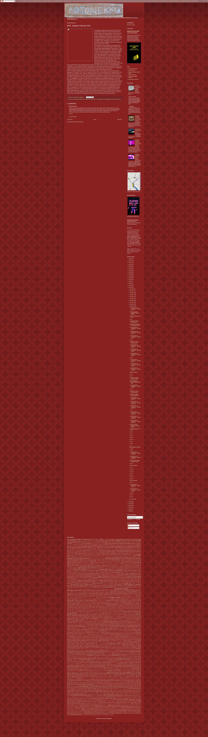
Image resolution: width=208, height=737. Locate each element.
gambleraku (119, 589)
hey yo (133, 596)
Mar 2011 (132, 304)
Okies (132, 633)
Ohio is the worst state (124, 633)
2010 (130, 501)
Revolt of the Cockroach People (127, 651)
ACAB (138, 543)
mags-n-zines (93, 99)
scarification (69, 658)
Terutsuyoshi (138, 679)
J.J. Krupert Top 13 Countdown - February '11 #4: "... (135, 309)
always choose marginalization (135, 544)
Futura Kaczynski (95, 589)
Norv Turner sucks (123, 632)
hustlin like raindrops (124, 599)
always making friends (73, 546)
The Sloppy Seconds (116, 690)
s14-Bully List (104, 655)
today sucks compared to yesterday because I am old (115, 695)
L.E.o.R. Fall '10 (86, 613)
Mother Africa (103, 625)
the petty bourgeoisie (122, 688)
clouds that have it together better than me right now (105, 565)
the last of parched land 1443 (134, 685)
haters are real (124, 594)
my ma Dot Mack (82, 628)
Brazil (122, 557)
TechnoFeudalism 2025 (101, 679)
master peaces (85, 621)
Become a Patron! (131, 24)
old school (78, 634)
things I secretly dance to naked (103, 692)
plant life (134, 639)
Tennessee (117, 679)
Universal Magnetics (82, 701)
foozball (94, 585)
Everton (105, 579)
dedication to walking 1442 (110, 570)
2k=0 (84, 542)
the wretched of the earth (106, 691)
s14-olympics (135, 655)
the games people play (87, 684)
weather (110, 705)
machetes (129, 618)
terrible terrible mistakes (125, 679)
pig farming (102, 639)
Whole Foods (85, 707)
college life (137, 565)
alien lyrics (113, 544)
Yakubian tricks (87, 713)
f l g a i (131, 319)
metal (105, 622)
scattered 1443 (95, 658)
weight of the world (134, 705)
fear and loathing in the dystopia (106, 581)
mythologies (85, 629)
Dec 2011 (132, 289)
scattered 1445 (112, 658)
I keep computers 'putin (130, 600)
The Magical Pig (80, 688)
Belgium (115, 553)
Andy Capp (94, 547)
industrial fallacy (105, 603)
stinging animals (75, 672)
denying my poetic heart (105, 572)
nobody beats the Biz (115, 632)
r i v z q (131, 410)
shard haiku (105, 662)
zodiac (111, 714)
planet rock (120, 639)
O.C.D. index (86, 633)
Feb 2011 (132, 306)
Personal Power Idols (124, 637)
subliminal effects (132, 673)
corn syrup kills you (121, 566)
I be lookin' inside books (89, 600)
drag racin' (104, 575)
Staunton (122, 670)
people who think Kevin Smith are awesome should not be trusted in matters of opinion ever (86, 637)
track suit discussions (126, 696)
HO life (92, 597)
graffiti (132, 591)
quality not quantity (136, 644)
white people (77, 707)
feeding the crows (117, 581)
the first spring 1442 (128, 683)
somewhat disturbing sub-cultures (81, 669)
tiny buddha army (86, 695)
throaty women (116, 694)
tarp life (74, 679)
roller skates (96, 654)
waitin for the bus (102, 703)
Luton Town (99, 618)
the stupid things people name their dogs (130, 690)
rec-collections (137, 648)
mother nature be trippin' (113, 625)
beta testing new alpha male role (82, 554)
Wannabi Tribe (126, 703)
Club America (119, 565)
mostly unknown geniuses (93, 625)
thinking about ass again (88, 694)
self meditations (119, 659)
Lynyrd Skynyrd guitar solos (114, 618)
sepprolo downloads (90, 661)
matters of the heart (120, 621)
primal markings (80, 643)
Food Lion (110, 584)
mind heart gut (90, 624)
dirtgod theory (92, 573)
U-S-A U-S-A (91, 699)
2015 (130, 279)
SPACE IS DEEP (135, 669)
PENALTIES (138, 636)
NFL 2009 (135, 630)
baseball (72, 551)
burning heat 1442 (131, 558)
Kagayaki (130, 610)
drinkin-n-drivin (79, 576)
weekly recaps (125, 705)
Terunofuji (133, 679)
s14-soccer (81, 656)
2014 (130, 281)
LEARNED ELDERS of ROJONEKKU (81, 614)
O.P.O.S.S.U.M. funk (95, 633)
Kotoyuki (110, 611)
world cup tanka (132, 710)
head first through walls (82, 596)
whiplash (71, 707)
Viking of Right (111, 702)
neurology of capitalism (75, 630)
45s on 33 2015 (111, 542)
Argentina (88, 548)
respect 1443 (87, 651)
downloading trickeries (96, 574)
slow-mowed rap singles (97, 666)
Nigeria (72, 632)
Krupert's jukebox (126, 611)
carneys (104, 561)
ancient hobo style (76, 547)
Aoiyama (133, 547)
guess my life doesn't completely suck (121, 593)
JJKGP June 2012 (74, 608)
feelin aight (125, 581)
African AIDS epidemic (93, 544)
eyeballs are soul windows (105, 580)
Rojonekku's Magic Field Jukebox (84, 654)
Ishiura (98, 604)
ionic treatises (89, 604)
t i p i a (131, 482)
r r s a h (131, 435)
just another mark (110, 610)
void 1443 (74, 703)
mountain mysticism (133, 625)
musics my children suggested (92, 626)
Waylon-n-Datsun (75, 705)
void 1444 (81, 703)
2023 (130, 264)
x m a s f (131, 473)
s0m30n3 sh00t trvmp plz (73, 655)
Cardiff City (99, 561)
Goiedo (80, 591)
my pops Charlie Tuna (110, 628)
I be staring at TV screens (111, 600)
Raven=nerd (119, 647)
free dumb (94, 587)
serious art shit (104, 661)
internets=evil (70, 604)
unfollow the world (108, 699)
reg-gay (96, 650)
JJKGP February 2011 (134, 606)
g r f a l (131, 374)
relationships (102, 650)
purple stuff (111, 644)
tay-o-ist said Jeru (86, 679)
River (90, 652)
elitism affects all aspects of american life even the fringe (112, 577)
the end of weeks (115, 681)
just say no (125, 610)
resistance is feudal (128, 650)
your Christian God (75, 714)
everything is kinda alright (134, 579)
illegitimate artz (123, 602)
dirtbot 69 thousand (82, 573)
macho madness (136, 618)
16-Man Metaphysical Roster (85, 540)
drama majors (112, 574)
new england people (87, 630)
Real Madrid (84, 648)
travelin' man (101, 698)
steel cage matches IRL (130, 670)
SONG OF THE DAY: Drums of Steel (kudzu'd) (137, 157)
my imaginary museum (101, 99)
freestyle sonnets (109, 587)
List (123, 615)
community (74, 566)
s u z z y (131, 467)
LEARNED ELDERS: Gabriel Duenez (134, 392)
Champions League (94, 562)
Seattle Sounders (101, 659)
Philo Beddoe (137, 637)
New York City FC (110, 630)
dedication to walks (136, 570)
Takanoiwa (110, 677)
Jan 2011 (132, 499)
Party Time (112, 636)
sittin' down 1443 (104, 665)
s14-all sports (81, 655)
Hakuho (79, 594)
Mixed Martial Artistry (114, 624)
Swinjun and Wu (70, 677)
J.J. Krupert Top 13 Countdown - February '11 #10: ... (135, 354)
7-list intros (137, 542)
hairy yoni (74, 594)
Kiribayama (73, 611)
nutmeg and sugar (78, 633)
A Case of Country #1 (76, 543)
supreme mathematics (72, 676)
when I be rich (103, 706)
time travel (77, 695)
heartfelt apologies (118, 596)
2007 (130, 507)
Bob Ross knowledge (123, 555)
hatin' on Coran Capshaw (134, 594)
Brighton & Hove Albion (130, 557)
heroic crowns (126, 596)
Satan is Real (121, 656)
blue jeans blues (95, 555)
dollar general (121, 573)
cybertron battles (103, 569)
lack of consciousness (114, 613)
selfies (68, 661)
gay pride (130, 589)
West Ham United (83, 706)
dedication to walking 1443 (124, 570)
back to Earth (116, 550)
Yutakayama (106, 714)
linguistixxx (119, 615)
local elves (119, 617)
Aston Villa (75, 550)
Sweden (128, 676)
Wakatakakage (110, 703)
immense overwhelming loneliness (74, 603)
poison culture (127, 640)
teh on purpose (110, 679)
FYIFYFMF (102, 589)
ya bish (76, 713)
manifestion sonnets (129, 619)
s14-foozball (122, 655)
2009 (130, 503)
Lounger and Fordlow (84, 618)
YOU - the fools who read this (114, 713)
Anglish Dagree (100, 547)
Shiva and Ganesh (70, 663)
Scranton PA (75, 659)
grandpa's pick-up (74, 593)
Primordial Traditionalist (90, 643)
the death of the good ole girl (79, 681)
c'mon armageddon (113, 559)
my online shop (131, 70)
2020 (130, 270)
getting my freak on (95, 590)
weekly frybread (117, 705)
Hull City (107, 599)
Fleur (68, 584)
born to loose (79, 557)
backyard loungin (125, 550)
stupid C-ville (78, 673)
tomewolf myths (133, 695)
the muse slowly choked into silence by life (107, 688)
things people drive (77, 694)
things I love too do (91, 692)
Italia (102, 604)
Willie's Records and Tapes (128, 709)
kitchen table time (86, 611)
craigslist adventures (105, 568)
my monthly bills (91, 628)
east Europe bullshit (115, 576)
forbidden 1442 (112, 585)
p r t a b (131, 494)
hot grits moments (87, 599)
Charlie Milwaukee (109, 562)
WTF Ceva (105, 712)
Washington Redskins (134, 703)
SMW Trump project (136, 666)
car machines (91, 561)
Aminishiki (107, 546)
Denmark (97, 572)
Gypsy (68, 594)
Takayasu (121, 677)
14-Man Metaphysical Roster (72, 540)
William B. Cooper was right (88, 709)
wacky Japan (93, 703)
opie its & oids (138, 634)
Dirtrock (99, 573)
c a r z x (131, 432)
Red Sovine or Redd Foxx (80, 650)
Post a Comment (72, 116)
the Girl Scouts (97, 684)
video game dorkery (102, 702)
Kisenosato (79, 611)
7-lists (68, 543)
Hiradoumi (88, 597)
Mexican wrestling (121, 622)
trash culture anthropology (91, 698)
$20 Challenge (111, 539)
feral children (77, 583)
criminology (126, 568)
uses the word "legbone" (110, 701)
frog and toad (118, 587)
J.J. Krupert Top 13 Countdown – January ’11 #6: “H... (135, 421)
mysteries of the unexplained (130, 628)
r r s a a (131, 443)
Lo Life (114, 617)
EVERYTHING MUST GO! (72, 580)
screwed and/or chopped (84, 659)
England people (74, 579)
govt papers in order (124, 591)
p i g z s (131, 475)
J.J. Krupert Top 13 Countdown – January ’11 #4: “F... (135, 413)
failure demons (134, 580)
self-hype (128, 659)
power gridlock (134, 641)
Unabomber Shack (99, 699)
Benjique (136, 553)
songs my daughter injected (95, 669)
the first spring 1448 (76, 684)
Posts (130, 525)
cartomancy (118, 561)
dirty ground (105, 573)
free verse (101, 587)
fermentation (84, 583)
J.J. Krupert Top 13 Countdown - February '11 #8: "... (135, 346)
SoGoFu (100, 667)
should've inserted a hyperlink (104, 663)
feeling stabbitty (132, 581)
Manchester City (98, 619)
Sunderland (110, 674)
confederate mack (94, 566)
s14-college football (113, 655)
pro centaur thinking (101, 643)
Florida (80, 584)
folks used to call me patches (100, 584)
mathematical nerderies (108, 621)
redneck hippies (90, 650)
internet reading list (136, 603)
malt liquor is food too (89, 619)
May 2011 (132, 300)
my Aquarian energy (104, 626)
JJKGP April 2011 (79, 606)
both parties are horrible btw (98, 557)
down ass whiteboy (85, 575)
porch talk (95, 641)
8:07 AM (71, 113)
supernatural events (134, 674)
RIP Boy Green (84, 652)
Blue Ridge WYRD (114, 555)
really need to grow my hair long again (113, 648)
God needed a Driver (135, 590)
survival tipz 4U (82, 676)
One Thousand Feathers (104, 634)
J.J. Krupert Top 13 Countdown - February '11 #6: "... (135, 332)
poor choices (88, 641)
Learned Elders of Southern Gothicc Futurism (100, 614)
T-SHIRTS (98, 677)
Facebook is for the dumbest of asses (121, 580)
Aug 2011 (132, 294)
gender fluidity (137, 589)
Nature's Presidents (128, 629)
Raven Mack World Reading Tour (84, 647)
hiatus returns (70, 597)
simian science (120, 663)
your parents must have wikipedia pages (89, 714)
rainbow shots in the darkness (104, 645)
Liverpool (73, 617)
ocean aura (103, 633)
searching (95, 659)
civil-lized (69, 565)
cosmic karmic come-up (132, 566)
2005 (130, 511)
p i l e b (131, 339)
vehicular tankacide (93, 702)
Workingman (124, 710)
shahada (99, 662)
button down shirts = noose (94, 559)
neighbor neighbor (137, 629)
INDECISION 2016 (95, 603)
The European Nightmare (130, 681)
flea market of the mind (135, 583)
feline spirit (139, 581)
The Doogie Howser (99, 681)
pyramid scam (126, 644)
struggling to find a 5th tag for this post (113, 99)
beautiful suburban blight (72, 553)
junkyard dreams (102, 610)
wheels (96, 706)
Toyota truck (109, 697)
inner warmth (114, 603)
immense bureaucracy (134, 601)
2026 (130, 258)
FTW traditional (135, 587)
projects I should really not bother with (126, 643)
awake (90, 550)
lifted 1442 (76, 615)
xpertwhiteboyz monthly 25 (127, 712)
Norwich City (131, 632)
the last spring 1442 (104, 687)
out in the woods (78, 636)
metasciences (112, 622)
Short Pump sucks (93, 663)
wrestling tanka (96, 712)
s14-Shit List (74, 656)
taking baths (132, 677)
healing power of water (93, 596)
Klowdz (93, 611)
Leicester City (120, 614)
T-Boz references (91, 677)
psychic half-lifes (76, 644)
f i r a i (131, 445)
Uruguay (95, 701)
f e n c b (131, 496)
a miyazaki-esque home (97, 543)
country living (90, 568)
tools (73, 696)
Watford (68, 705)
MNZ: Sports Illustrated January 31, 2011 (135, 461)
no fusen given (97, 632)
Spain (68, 670)
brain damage (116, 557)
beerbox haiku (92, 553)
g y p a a (131, 478)
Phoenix (74, 639)
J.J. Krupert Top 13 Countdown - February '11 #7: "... (135, 337)
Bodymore (131, 555)
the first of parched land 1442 (84, 683)
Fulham (81, 589)
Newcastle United (127, 630)
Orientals (71, 636)
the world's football (94, 691)
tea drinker (93, 679)
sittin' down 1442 (94, 665)
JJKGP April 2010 (70, 606)
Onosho (132, 634)
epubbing (84, 579)
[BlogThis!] (88, 97)
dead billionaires (76, 570)
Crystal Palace (138, 568)
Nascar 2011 (92, 629)
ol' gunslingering (138, 633)
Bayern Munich (92, 551)
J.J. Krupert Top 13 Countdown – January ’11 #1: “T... (135, 398)
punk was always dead (86, 644)
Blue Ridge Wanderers (104, 555)
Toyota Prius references (100, 696)
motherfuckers (124, 625)
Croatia (132, 568)
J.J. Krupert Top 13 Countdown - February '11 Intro (135, 386)
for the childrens (102, 585)
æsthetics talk (69, 544)
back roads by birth (106, 550)
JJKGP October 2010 (80, 610)
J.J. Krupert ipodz (109, 604)
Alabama (101, 544)
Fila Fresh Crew (105, 583)
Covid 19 (98, 568)
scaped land (136, 657)
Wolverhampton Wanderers (73, 710)
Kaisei (135, 610)
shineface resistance (134, 662)
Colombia (69, 566)
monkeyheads (71, 625)
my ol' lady (99, 628)
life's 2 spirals (136, 614)
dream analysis (120, 575)
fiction (90, 583)
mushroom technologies (79, 626)
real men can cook (92, 648)
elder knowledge (93, 577)
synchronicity (84, 677)
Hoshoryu (81, 599)
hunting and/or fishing (114, 599)
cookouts (113, 566)
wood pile (104, 710)
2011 (130, 287)
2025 (130, 260)
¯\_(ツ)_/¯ (96, 539)
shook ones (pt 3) (84, 663)
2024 (130, 262)
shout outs (113, 663)
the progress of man (78, 690)
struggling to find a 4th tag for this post (114, 672)
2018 (130, 274)
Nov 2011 (132, 290)
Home (95, 119)
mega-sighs (128, 621)
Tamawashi (69, 679)
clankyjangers (76, 565)
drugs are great (87, 576)
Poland (134, 640)
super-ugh (126, 674)
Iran (94, 604)
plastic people (102, 640)
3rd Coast (95, 542)
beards (115, 551)
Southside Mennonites (125, 669)
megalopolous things (137, 621)
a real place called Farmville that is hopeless (113, 543)
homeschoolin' (123, 597)
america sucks (99, 546)
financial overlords (113, 583)
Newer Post (70, 119)
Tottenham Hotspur (90, 696)
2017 (130, 276)
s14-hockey (129, 655)
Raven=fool (104, 647)
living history (98, 617)
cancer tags (84, 561)
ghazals (102, 590)
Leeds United (113, 614)
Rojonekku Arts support (135, 652)
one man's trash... (92, 634)
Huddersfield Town (100, 599)
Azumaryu (95, 550)
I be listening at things (78, 600)
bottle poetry (108, 557)
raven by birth (72, 647)
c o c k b (131, 437)
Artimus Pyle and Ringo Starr (125, 548)
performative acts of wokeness (112, 637)
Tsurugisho (134, 698)
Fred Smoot (88, 587)
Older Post (119, 119)
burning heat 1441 (121, 558)
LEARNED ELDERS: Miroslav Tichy (134, 342)
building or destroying (83, 558)
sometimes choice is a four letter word (122, 667)
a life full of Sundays (86, 543)
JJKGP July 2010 (103, 607)
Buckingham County (71, 558)
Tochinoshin (99, 695)
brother (138, 557)
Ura (90, 701)
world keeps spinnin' (78, 712)
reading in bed (135, 647)
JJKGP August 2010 (90, 606)
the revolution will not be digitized (92, 690)
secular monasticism (110, 659)
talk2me (138, 677)
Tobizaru (93, 695)
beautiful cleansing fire (124, 551)
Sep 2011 (132, 292)
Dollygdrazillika (133, 573)
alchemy (107, 544)
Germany (88, 590)
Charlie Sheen (116, 562)
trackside (134, 696)
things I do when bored (80, 692)
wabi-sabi (87, 703)
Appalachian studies (76, 548)
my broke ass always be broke (116, 626)
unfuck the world (116, 699)
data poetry (69, 570)
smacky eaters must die (109, 666)
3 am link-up (89, 542)
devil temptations (116, 572)
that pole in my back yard (83, 680)
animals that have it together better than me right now (118, 547)
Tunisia (138, 698)
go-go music (120, 590)
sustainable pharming (103, 676)
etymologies (100, 579)
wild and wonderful (126, 707)
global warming (113, 590)
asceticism (69, 550)
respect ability (111, 651)
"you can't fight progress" (85, 539)
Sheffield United (114, 662)
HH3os (137, 596)
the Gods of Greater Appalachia (107, 684)
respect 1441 (71, 651)
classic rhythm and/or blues (86, 565)
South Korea (109, 669)
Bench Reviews (129, 553)
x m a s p (131, 471)
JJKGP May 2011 (111, 608)
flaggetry (127, 583)
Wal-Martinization (117, 703)
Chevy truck (128, 562)
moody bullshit (79, 625)
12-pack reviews (135, 539)
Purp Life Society (103, 644)
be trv (98, 551)
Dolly (127, 573)
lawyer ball (123, 613)
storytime (86, 672)
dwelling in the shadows (102, 576)
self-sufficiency (136, 659)
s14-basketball (89, 655)
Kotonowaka (99, 611)
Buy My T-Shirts (104, 559)
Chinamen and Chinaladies (88, 563)
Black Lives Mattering (123, 554)
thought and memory (99, 694)
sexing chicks (93, 662)
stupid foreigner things (97, 673)
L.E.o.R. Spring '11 (95, 613)
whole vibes (92, 707)
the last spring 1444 (126, 687)
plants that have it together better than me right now (84, 640)
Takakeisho (104, 677)
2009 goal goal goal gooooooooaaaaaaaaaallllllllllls (110, 540)
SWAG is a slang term (113, 676)
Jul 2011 (132, 296)
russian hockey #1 (132, 654)
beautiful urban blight (78, 99)
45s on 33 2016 (119, 542)
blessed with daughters (78, 555)
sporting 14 (81, 670)
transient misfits (75, 698)
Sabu (95, 656)
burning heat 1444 (78, 559)
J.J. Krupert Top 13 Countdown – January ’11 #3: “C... (135, 407)
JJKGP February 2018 (71, 607)
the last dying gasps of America (86, 685)
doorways (78, 574)
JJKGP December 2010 (111, 606)
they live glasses (133, 691)
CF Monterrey (85, 562)
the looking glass (71, 688)
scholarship (118, 658)
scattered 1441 (77, 658)
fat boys (96, 581)
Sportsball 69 (89, 670)
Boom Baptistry (137, 555)
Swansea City (122, 676)
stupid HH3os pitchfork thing (110, 673)
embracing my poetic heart (133, 577)
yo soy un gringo (96, 713)
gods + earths (70, 591)
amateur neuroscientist (89, 546)
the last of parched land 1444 (75, 687)
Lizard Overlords (106, 617)
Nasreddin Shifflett (100, 629)
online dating (126, 634)
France (138, 585)
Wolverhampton (138, 709)
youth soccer (100, 714)
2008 (130, 505)
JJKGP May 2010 (102, 608)
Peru (132, 637)
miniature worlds (98, 624)
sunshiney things (117, 674)
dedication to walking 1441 (95, 570)
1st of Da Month (95, 540)
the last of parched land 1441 (104, 685)
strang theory (102, 672)
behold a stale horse (106, 553)
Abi (135, 543)
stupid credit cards (87, 673)
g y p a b (131, 439)
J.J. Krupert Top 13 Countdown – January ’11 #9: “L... (135, 485)
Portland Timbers (112, 641)
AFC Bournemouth (83, 544)
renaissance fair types (118, 650)
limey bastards (113, 615)
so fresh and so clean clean (73, 667)
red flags (72, 650)
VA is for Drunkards (137, 701)
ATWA (80, 550)
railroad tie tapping (89, 646)
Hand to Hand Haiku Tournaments (96, 594)
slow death (130, 665)
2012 (130, 285)
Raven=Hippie (112, 647)
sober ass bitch (93, 667)
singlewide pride (138, 663)
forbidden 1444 (130, 585)
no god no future (105, 632)
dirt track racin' (73, 573)
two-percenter (84, 699)
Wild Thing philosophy (136, 707)
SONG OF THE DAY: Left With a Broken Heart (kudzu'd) (138, 142)
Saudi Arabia (129, 656)
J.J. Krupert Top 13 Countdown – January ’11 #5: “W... (135, 417)
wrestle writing (87, 712)
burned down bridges (109, 558)
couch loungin (73, 568)
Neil (69, 630)
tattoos (79, 679)
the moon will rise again (91, 688)
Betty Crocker (93, 554)
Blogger (110, 718)
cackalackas (123, 559)
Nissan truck (89, 632)
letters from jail (128, 614)
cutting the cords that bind (93, 569)
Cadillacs (129, 559)
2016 (130, 277)
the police (130, 688)
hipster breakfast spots (79, 597)
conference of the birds (105, 566)
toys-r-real (117, 697)
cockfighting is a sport (128, 565)
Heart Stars (111, 596)
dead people (84, 570)
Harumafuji (117, 594)
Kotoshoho (105, 611)
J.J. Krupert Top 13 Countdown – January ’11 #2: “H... (135, 403)
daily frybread (120, 569)
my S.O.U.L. (119, 628)
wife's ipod (118, 707)
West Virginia (91, 706)
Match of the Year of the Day (95, 621)
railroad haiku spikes (78, 646)
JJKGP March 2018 (94, 608)
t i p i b (131, 433)
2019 (130, 272)
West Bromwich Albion (74, 706)
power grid (124, 641)
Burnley (85, 559)
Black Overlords (132, 554)
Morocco (84, 625)
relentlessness (110, 650)
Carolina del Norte (111, 561)
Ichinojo (117, 601)
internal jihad (127, 603)
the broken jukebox (106, 680)
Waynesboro (83, 705)
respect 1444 (95, 651)
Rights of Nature (74, 652)
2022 (130, 266)
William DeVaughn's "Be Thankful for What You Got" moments (108, 709)
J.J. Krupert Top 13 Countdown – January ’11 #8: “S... (135, 457)
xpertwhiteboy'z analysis (114, 712)
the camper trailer (117, 680)
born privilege (72, 557)
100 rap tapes (119, 539)
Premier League (70, 643)
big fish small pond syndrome (104, 554)
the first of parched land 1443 (99, 683)
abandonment (128, 543)
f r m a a (131, 450)
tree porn (110, 698)
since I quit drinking (129, 663)
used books (100, 701)
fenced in (70, 583)
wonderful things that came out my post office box (90, 710)
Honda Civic (131, 597)
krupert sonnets (117, 611)
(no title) (137, 85)
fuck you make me (75, 589)
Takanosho (116, 677)
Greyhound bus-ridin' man (105, 593)
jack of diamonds (120, 604)
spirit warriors (73, 670)
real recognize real (100, 648)
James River (129, 604)
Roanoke (107, 652)
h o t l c (131, 375)
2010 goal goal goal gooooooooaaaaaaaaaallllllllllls (131, 540)
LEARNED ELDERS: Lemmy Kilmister (134, 378)
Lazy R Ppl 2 (130, 613)
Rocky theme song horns (123, 652)
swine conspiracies (135, 676)
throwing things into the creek (126, 694)
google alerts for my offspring (89, 591)
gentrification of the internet (73, 590)
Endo (68, 579)
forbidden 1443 (121, 585)
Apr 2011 (132, 302)
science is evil (127, 658)
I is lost (121, 600)
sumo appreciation (78, 674)
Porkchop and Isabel (103, 641)
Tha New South (71, 680)
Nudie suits (71, 633)
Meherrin (70, 622)
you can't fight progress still (127, 713)
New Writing (101, 630)
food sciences (118, 584)
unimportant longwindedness (129, 699)
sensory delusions (81, 661)
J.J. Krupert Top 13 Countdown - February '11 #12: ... (135, 365)
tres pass (117, 698)
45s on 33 (101, 542)
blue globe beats (87, 555)
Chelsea (122, 562)
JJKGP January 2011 (82, 607)
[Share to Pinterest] (93, 97)
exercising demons (93, 580)
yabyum (81, 713)
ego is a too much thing (79, 577)
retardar (116, 651)
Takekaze (127, 677)
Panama (107, 636)
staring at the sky (112, 670)
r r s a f (131, 357)
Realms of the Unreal (127, 648)
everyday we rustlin (112, 579)
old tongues (84, 634)
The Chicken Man (128, 680)
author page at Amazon (133, 79)
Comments (131, 527)
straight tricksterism (94, 672)
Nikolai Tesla (77, 632)
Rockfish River (113, 652)
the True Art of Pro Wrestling (82, 691)
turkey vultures (70, 699)
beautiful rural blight (135, 551)
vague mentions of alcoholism (75, 702)
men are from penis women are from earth (93, 622)
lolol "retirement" (133, 617)
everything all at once (123, 579)
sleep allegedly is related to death (117, 665)
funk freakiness (87, 589)
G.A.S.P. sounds (110, 589)
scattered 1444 (104, 658)
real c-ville (69, 648)
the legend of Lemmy (137, 687)
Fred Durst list (81, 587)
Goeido (76, 591)
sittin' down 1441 (84, 665)
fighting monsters (96, 583)
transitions (82, 698)
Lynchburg (105, 618)
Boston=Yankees (87, 557)
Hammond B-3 (85, 594)
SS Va (105, 670)
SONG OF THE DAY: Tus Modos (137, 117)
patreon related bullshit (121, 636)
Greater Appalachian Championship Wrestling (89, 593)
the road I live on (106, 690)
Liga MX (89, 615)
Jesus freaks (136, 604)
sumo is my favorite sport (90, 674)
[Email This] (87, 97)
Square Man (100, 670)
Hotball (94, 599)
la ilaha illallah (104, 613)
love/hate (93, 618)
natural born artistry (118, 629)
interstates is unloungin (79, 604)
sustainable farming (93, 676)
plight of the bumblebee (112, 640)
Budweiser (131, 106)
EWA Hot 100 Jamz (83, 580)
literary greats (128, 615)
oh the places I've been (112, 633)
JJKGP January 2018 (93, 607)
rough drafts (108, 654)
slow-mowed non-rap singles (85, 666)
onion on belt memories (116, 634)
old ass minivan (71, 634)
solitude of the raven (107, 667)
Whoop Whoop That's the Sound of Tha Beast (105, 707)
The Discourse (90, 681)
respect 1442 (79, 651)
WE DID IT (105, 705)
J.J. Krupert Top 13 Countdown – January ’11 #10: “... (135, 490)
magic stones (70, 619)
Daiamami (113, 569)
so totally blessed (84, 667)
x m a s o (131, 469)
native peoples (109, 629)
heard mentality (104, 596)
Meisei (76, 622)
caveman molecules (127, 561)
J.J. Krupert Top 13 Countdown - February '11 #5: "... (135, 328)
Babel (99, 550)
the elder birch (107, 681)
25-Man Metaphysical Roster (74, 542)
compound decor (82, 566)
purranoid (118, 644)
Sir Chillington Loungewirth (73, 665)
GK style (107, 590)
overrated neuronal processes (98, 636)
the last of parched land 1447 (90, 687)
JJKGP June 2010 (130, 607)
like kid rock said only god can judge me (100, 615)
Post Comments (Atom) (78, 121)
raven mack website (132, 68)
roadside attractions (98, 652)
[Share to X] (90, 97)
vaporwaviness (85, 702)
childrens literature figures (76, 563)
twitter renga (77, 699)
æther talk (76, 544)
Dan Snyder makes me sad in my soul (132, 569)
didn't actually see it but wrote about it (129, 572)
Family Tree (82, 581)
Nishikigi (83, 632)
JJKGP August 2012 (100, 606)
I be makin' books (100, 600)
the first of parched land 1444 (114, 683)
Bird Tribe (114, 554)
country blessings (81, 568)
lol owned (126, 617)
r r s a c (131, 389)
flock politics (73, 584)
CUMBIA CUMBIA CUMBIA (79, 569)
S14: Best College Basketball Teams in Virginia (135, 313)
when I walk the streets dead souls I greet (118, 706)
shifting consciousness (123, 662)
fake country (75, 581)
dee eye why (72, 572)
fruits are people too (126, 587)
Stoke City (81, 672)
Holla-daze (103, 597)
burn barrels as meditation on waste (97, 558)
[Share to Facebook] (91, 97)
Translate (138, 519)
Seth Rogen (121, 661)
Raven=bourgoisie (96, 647)
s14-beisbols (97, 655)
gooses (107, 591)
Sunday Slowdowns (102, 674)
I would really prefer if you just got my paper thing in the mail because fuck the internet (92, 601)
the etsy (121, 681)
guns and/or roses (135, 593)
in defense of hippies (86, 603)
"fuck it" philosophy (72, 539)
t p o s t (131, 441)
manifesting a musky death (118, 619)
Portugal (118, 641)
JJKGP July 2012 (120, 607)
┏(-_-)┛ (105, 539)
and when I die (86, 547)
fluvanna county (88, 584)
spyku (94, 670)
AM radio (80, 546)
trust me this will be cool (125, 698)
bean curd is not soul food (105, 551)
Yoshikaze (104, 713)
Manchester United (107, 619)
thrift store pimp (107, 694)
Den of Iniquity (91, 572)
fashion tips (90, 581)
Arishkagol (94, 548)
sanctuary (107, 656)
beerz (98, 553)
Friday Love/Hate (132, 96)
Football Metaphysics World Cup (83, 585)
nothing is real (138, 632)
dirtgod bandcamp (132, 74)
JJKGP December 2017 (123, 606)
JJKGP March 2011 (84, 608)
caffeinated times (136, 559)
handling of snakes (109, 594)
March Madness (75, 621)
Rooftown (102, 654)
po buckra (120, 640)
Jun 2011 (132, 298)
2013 (130, 283)
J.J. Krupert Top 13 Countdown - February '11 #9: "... (135, 350)
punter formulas (96, 644)
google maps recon (100, 591)
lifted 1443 (83, 615)
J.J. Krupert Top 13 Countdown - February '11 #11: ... (135, 360)
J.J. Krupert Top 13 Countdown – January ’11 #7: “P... (135, 453)
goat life (126, 590)
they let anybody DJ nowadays (121, 691)
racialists (69, 646)
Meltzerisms (81, 622)
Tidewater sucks (137, 694)
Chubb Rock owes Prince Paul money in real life (130, 563)
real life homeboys (76, 648)
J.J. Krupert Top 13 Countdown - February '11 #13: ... (135, 369)
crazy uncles (119, 568)
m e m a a (132, 476)
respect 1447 (103, 651)
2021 (130, 268)
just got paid (118, 610)
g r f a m (131, 463)
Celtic (134, 561)
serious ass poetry (112, 661)
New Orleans (95, 630)
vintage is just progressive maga (122, 702)
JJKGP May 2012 (120, 608)
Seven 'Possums (71, 662)
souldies (104, 669)
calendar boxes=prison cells (73, 561)
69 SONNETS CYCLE (129, 542)
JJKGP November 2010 (131, 608)
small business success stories (122, 666)
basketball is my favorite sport (81, 551)
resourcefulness (138, 650)
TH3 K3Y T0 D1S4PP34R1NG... (138, 130)
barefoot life (134, 550)
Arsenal (99, 548)
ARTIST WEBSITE (71, 19)
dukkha (94, 576)
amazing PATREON (124, 17)
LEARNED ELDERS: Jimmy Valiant (134, 322)
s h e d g (131, 492)
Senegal (74, 661)
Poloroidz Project (79, 641)
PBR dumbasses (132, 636)
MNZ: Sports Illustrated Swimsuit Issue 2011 (135, 325)
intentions (120, 603)
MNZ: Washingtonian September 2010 (134, 395)
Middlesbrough (137, 622)
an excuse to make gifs (115, 546)
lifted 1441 (69, 615)
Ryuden (139, 654)
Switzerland (78, 677)
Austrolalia (85, 550)
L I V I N (79, 613)
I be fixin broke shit (86, 99)
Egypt (87, 577)
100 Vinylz (127, 539)
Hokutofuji (97, 597)
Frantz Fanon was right (71, 587)
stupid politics (123, 673)
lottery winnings (75, 618)
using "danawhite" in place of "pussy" (123, 701)
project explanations (111, 643)
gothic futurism (114, 591)
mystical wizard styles (76, 629)
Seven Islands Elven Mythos (82, 662)
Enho (80, 579)
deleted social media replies (82, 572)
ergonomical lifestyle (92, 579)
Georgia (82, 590)
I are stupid (133, 599)
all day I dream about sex (122, 544)
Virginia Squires (134, 702)
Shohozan (78, 663)
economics (128, 576)
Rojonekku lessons (71, 654)
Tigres (68, 695)
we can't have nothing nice (94, 705)
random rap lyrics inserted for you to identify (131, 646)
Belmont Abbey (122, 553)
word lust (109, 710)
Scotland (134, 658)
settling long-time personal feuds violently (133, 661)
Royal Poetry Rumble (117, 654)
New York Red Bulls (118, 630)
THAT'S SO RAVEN (95, 680)
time (72, 695)
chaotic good (101, 562)
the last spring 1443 (115, 687)
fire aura (121, 583)
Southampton (116, 669)
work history (116, 710)
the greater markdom (119, 684)
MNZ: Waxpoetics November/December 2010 (135, 382)
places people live (111, 639)
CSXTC (70, 569)
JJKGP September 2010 (92, 610)
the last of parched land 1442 (119, 685)
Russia (125, 654)
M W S (124, 618)
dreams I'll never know (131, 575)
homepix (112, 597)
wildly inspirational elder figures (74, 709)
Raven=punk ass (127, 647)
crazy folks (112, 568)
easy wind (123, 576)
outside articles (87, 636)
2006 (130, 509)
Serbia (98, 661)
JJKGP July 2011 (112, 607)
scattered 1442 (86, 658)
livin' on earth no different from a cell (85, 617)
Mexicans (129, 622)
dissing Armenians (113, 573)
